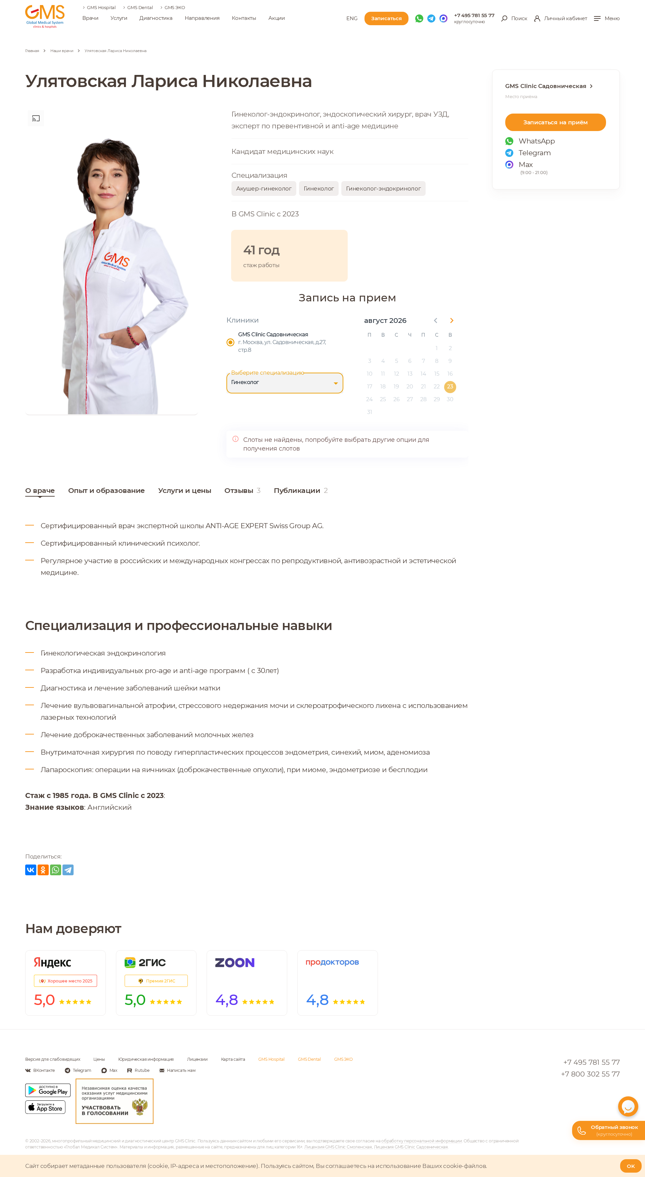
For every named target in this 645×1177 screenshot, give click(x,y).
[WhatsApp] (55, 870)
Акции (276, 18)
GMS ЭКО (175, 7)
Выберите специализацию (267, 373)
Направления (202, 18)
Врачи (90, 18)
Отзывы (242, 490)
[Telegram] (68, 870)
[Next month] (452, 320)
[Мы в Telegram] (431, 18)
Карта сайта (233, 1059)
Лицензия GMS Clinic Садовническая (411, 1146)
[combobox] (284, 383)
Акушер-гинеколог (264, 188)
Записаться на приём (555, 122)
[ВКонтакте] (30, 870)
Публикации (301, 490)
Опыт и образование (106, 490)
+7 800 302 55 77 (590, 1074)
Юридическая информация (146, 1059)
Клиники (242, 320)
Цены (98, 1059)
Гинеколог (319, 188)
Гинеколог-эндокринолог (383, 188)
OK (631, 1166)
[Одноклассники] (43, 870)
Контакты (244, 18)
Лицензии (197, 1059)
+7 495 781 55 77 (474, 15)
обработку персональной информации (421, 1140)
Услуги (119, 18)
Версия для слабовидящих (52, 1059)
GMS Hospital (101, 7)
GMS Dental (140, 7)
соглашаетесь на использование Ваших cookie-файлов (406, 1166)
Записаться (386, 18)
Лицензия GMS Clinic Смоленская (338, 1146)
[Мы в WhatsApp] (419, 18)
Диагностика (156, 18)
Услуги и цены (184, 490)
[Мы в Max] (443, 18)
